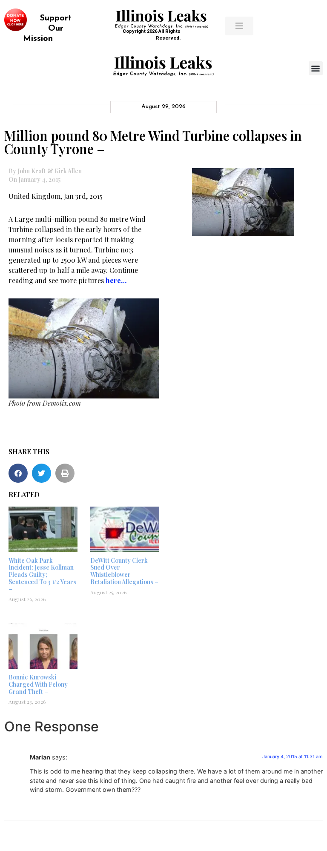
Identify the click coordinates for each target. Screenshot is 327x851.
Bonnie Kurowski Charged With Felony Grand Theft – (38, 684)
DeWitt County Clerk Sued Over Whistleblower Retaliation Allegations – (124, 571)
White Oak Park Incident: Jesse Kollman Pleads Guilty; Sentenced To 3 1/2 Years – (42, 574)
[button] (316, 68)
